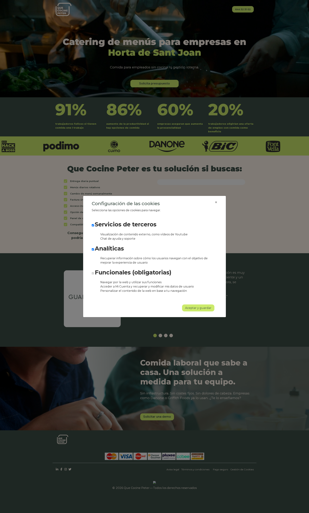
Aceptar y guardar (198, 308)
